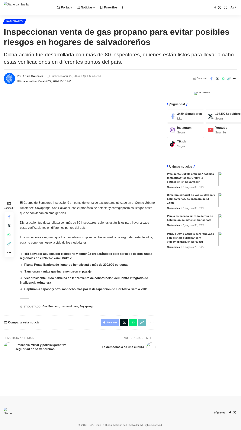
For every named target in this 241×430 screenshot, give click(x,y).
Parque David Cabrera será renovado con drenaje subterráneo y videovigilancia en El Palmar (190, 237)
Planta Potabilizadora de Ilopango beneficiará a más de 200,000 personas (76, 264)
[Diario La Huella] (27, 7)
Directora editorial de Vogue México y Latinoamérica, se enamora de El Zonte (191, 198)
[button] (122, 7)
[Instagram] (185, 129)
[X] (219, 7)
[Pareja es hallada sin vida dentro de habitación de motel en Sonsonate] (227, 221)
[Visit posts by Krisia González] (9, 78)
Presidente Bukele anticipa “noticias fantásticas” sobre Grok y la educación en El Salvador (190, 177)
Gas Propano (51, 306)
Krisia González (32, 76)
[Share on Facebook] (211, 79)
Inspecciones (69, 306)
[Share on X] (217, 79)
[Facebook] (215, 7)
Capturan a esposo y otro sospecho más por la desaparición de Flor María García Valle (85, 289)
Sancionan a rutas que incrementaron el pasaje (58, 271)
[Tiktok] (185, 143)
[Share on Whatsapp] (223, 79)
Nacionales (14, 21)
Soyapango (87, 306)
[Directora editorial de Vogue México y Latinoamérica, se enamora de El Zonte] (227, 200)
